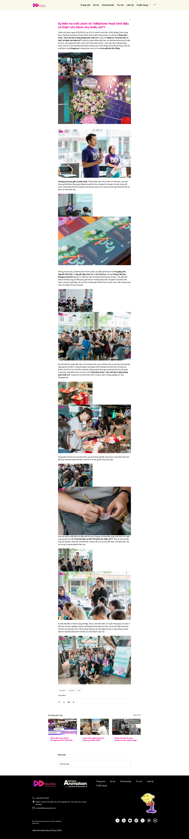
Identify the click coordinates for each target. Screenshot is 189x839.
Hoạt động (62, 695)
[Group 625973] (117, 820)
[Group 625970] (124, 820)
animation (62, 690)
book (78, 690)
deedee (71, 690)
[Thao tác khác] (130, 19)
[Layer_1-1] (136, 820)
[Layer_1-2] (149, 820)
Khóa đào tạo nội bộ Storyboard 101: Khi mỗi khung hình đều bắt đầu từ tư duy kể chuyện (62, 739)
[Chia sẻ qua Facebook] (59, 702)
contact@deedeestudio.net (46, 808)
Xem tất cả (137, 715)
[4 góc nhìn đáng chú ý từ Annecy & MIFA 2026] (94, 727)
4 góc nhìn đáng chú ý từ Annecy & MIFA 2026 (93, 739)
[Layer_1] (130, 820)
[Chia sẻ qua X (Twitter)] (64, 702)
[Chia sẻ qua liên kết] (73, 702)
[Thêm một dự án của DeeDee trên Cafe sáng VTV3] (126, 727)
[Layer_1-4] (155, 820)
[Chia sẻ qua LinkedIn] (69, 702)
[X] (143, 820)
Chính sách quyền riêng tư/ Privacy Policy (47, 830)
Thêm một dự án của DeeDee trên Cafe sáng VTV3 (125, 739)
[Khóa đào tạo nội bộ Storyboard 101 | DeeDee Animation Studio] (62, 727)
